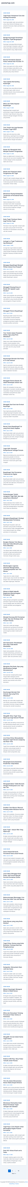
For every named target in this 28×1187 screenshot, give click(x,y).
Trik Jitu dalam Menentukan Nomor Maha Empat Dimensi (12, 1081)
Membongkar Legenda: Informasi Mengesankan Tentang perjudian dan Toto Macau (12, 568)
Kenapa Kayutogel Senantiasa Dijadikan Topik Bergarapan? (13, 38)
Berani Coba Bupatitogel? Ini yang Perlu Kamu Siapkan (12, 427)
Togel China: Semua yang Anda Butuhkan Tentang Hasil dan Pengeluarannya (13, 945)
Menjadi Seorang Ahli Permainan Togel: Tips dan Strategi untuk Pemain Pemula (14, 618)
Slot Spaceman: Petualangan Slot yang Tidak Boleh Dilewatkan (12, 644)
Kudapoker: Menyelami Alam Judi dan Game (12, 968)
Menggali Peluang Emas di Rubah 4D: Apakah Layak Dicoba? (12, 288)
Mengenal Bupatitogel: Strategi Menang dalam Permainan (13, 519)
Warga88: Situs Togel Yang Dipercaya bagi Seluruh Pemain (13, 717)
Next (14, 1173)
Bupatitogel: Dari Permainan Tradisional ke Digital (12, 473)
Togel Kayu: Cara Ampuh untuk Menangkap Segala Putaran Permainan (13, 1128)
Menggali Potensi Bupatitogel (13, 311)
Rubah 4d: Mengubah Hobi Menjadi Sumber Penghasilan (12, 150)
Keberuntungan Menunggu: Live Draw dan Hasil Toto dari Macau (13, 898)
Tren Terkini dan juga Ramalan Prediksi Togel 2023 (13, 128)
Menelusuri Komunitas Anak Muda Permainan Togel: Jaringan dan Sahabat (12, 1104)
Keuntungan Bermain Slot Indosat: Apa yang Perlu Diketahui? (11, 693)
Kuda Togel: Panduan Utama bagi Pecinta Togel (12, 220)
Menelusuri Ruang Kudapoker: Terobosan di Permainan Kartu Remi (13, 195)
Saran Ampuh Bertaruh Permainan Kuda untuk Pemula (13, 852)
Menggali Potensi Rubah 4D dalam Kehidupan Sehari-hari (12, 381)
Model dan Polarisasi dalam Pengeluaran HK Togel (12, 172)
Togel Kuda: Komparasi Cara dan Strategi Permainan (13, 16)
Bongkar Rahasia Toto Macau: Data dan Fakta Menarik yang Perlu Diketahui (13, 543)
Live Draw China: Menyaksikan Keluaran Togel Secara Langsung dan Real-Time (14, 739)
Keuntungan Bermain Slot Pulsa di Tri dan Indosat (13, 359)
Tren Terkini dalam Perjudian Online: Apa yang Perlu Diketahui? (12, 334)
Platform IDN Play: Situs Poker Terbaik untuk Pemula (13, 1059)
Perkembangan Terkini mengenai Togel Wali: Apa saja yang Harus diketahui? (13, 496)
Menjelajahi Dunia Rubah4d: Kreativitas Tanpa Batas (12, 762)
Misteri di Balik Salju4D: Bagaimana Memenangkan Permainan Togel (11, 593)
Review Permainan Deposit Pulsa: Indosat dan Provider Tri (13, 60)
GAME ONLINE (6, 13)
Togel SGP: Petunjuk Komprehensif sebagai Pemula (13, 449)
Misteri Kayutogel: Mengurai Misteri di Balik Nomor (12, 990)
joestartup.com (7, 3)
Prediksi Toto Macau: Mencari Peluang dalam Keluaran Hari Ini (13, 808)
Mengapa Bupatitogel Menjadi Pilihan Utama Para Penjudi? (13, 266)
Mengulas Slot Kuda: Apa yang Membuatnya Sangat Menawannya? (13, 668)
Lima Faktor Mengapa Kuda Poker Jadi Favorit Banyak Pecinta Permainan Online (12, 875)
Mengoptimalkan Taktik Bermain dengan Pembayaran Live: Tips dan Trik (13, 785)
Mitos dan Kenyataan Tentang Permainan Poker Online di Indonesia (13, 1014)
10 (18, 1170)
